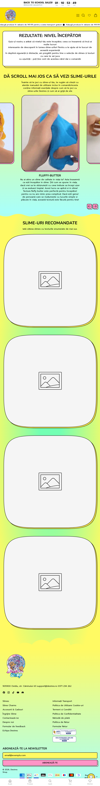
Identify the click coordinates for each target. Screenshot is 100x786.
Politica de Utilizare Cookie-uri (68, 705)
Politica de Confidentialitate (67, 713)
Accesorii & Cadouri (13, 709)
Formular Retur (60, 726)
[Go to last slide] (89, 206)
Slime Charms (9, 705)
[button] (83, 15)
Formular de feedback (14, 726)
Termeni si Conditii (62, 709)
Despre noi (8, 722)
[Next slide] (95, 206)
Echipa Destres (10, 730)
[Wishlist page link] (89, 15)
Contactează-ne (11, 718)
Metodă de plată (61, 718)
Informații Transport (62, 701)
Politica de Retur (61, 722)
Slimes (6, 701)
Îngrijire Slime (9, 713)
